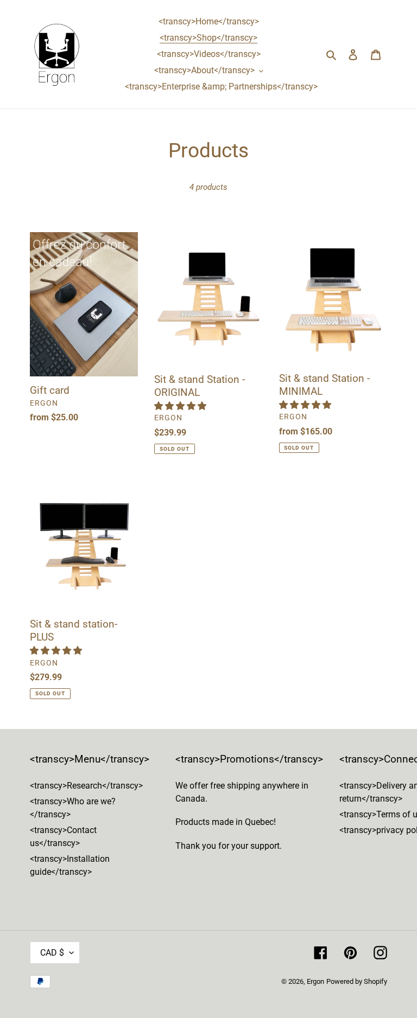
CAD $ (52, 952)
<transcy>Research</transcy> (86, 785)
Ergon (315, 981)
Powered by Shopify (356, 981)
